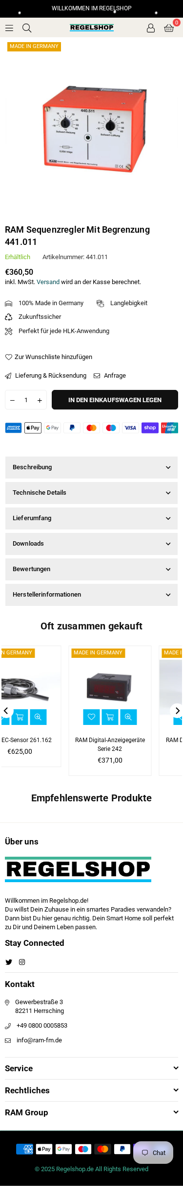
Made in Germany (34, 46)
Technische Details (39, 492)
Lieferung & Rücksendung (50, 375)
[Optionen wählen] (57, 717)
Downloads (28, 543)
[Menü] (9, 27)
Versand (48, 282)
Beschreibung (32, 467)
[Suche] (27, 27)
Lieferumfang (32, 518)
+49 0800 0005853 (42, 1025)
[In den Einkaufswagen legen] (148, 717)
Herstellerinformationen (47, 594)
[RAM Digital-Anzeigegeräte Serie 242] (58, 687)
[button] (169, 27)
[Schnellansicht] (76, 717)
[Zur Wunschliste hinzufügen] (39, 717)
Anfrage (114, 375)
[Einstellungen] (151, 27)
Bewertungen (31, 569)
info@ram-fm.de (39, 1040)
